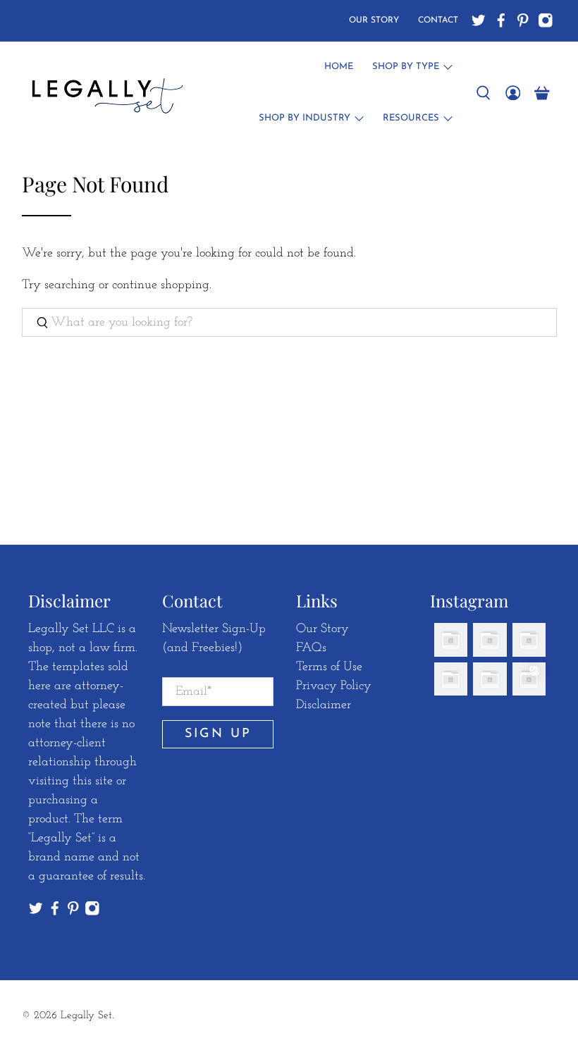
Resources (411, 118)
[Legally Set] (105, 93)
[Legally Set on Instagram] (545, 20)
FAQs (311, 648)
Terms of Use (329, 667)
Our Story (374, 20)
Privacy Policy (333, 686)
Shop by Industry (304, 118)
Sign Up (218, 734)
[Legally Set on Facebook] (501, 20)
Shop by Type (405, 66)
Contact (438, 20)
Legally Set (86, 1016)
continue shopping (160, 285)
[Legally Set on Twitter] (478, 20)
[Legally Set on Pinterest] (523, 20)
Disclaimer (323, 705)
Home (338, 66)
